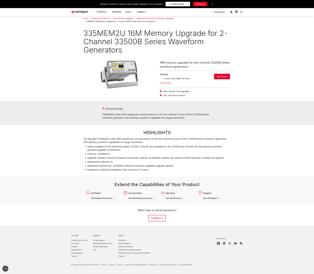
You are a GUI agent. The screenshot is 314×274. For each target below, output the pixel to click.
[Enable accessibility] (5, 269)
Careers (121, 256)
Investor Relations (124, 243)
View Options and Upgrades (176, 91)
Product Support (99, 240)
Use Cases (75, 243)
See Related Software (101, 198)
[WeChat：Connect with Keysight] (241, 243)
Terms (119, 265)
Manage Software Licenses (102, 243)
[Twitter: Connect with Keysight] (230, 243)
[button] (231, 12)
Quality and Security (125, 247)
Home (85, 18)
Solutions (116, 12)
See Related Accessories (140, 198)
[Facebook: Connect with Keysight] (218, 243)
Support (96, 236)
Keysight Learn (76, 250)
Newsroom (122, 240)
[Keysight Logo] (80, 12)
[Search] (241, 12)
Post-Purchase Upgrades (123, 18)
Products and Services (101, 18)
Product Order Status (100, 247)
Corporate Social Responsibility (129, 250)
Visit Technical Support (174, 95)
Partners (74, 256)
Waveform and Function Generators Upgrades (155, 18)
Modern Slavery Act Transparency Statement (134, 253)
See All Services (173, 198)
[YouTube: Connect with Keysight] (235, 243)
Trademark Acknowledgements (135, 265)
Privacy (103, 265)
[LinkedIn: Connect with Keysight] (224, 243)
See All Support (210, 198)
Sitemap (111, 265)
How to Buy (165, 83)
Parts (95, 250)
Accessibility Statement (167, 265)
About (121, 236)
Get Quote (222, 76)
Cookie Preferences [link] (185, 265)
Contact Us (157, 218)
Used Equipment (77, 253)
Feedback (153, 265)
